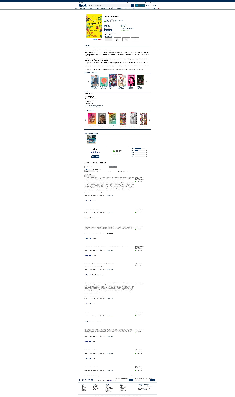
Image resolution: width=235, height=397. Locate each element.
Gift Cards (141, 2)
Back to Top (97, 375)
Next (133, 375)
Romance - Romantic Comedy (97, 105)
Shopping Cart (122, 388)
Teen (82, 388)
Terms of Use (128, 395)
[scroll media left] (85, 139)
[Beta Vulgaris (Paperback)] (131, 80)
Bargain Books (84, 389)
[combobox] (112, 5)
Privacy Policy (138, 395)
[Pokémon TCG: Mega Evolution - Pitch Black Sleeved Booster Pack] (143, 119)
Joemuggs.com (123, 395)
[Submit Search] (132, 5)
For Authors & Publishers (109, 388)
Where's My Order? (123, 390)
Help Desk (121, 385)
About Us (106, 386)
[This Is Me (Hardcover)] (102, 118)
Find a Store (107, 385)
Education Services (96, 388)
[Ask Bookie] (140, 5)
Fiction (90, 105)
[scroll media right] (97, 139)
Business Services (96, 387)
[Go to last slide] (88, 81)
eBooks (83, 386)
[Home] (82, 5)
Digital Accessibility (108, 391)
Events (135, 2)
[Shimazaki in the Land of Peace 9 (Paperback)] (95, 80)
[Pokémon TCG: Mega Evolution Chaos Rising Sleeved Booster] (123, 119)
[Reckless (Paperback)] (140, 80)
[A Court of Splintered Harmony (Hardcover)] (92, 118)
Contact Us (107, 389)
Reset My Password (123, 387)
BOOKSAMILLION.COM (116, 395)
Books (86, 105)
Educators (129, 2)
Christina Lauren (108, 18)
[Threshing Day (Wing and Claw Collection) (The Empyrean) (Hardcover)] (133, 118)
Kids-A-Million (84, 387)
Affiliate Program (95, 386)
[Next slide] (146, 81)
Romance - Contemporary (97, 106)
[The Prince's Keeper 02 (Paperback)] (122, 80)
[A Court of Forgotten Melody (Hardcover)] (112, 118)
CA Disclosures (133, 395)
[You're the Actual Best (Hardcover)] (104, 81)
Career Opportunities (108, 387)
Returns (121, 391)
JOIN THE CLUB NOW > (143, 389)
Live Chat (110, 380)
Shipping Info (122, 389)
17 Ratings (115, 20)
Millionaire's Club (152, 2)
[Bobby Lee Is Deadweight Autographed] (113, 80)
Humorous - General (96, 107)
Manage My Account (123, 386)
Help (146, 2)
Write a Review (120, 20)
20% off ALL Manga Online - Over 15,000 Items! (118, 0)
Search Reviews (113, 166)
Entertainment (84, 390)
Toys (82, 391)
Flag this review (110, 195)
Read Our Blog (107, 390)
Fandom (83, 392)
